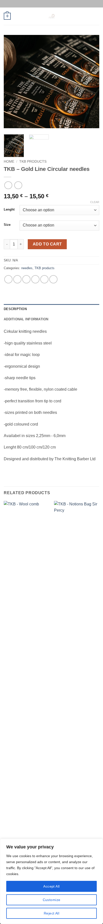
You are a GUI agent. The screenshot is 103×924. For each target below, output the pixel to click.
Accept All (51, 886)
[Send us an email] (56, 3)
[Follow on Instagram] (51, 3)
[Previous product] (18, 185)
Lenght (9, 209)
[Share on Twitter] (26, 279)
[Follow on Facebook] (46, 3)
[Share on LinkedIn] (53, 279)
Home (9, 161)
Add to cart (47, 244)
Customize (51, 900)
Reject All (51, 913)
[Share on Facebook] (17, 279)
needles (26, 268)
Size (7, 225)
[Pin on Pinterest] (44, 279)
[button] (7, 16)
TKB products (32, 161)
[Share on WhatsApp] (8, 279)
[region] (51, 881)
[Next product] (8, 185)
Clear (94, 202)
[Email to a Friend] (35, 279)
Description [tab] (15, 309)
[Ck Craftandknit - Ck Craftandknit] (51, 16)
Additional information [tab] (26, 319)
